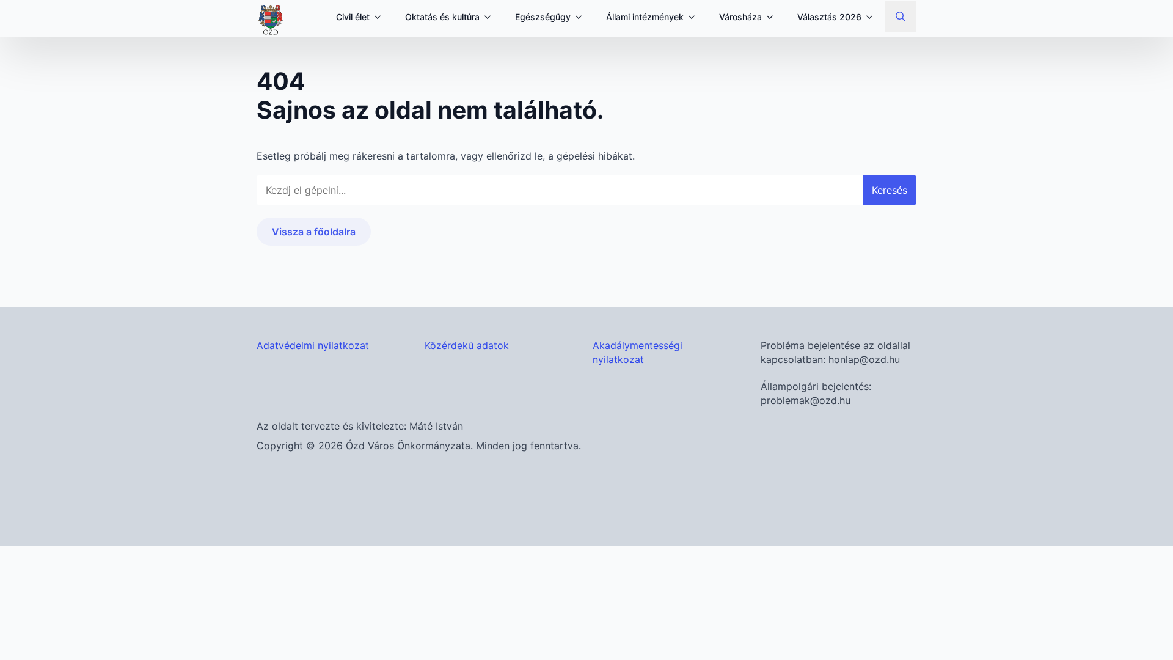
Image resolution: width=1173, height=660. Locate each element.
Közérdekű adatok (467, 345)
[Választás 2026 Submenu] (873, 17)
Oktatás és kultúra (442, 17)
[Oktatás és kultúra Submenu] (491, 17)
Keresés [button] (889, 190)
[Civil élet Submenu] (381, 17)
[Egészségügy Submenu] (582, 17)
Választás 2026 (829, 17)
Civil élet (353, 17)
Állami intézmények (645, 17)
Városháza (740, 17)
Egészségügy (543, 17)
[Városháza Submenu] (773, 17)
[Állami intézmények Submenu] (695, 17)
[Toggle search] (900, 16)
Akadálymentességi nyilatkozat (637, 352)
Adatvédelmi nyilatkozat (313, 345)
